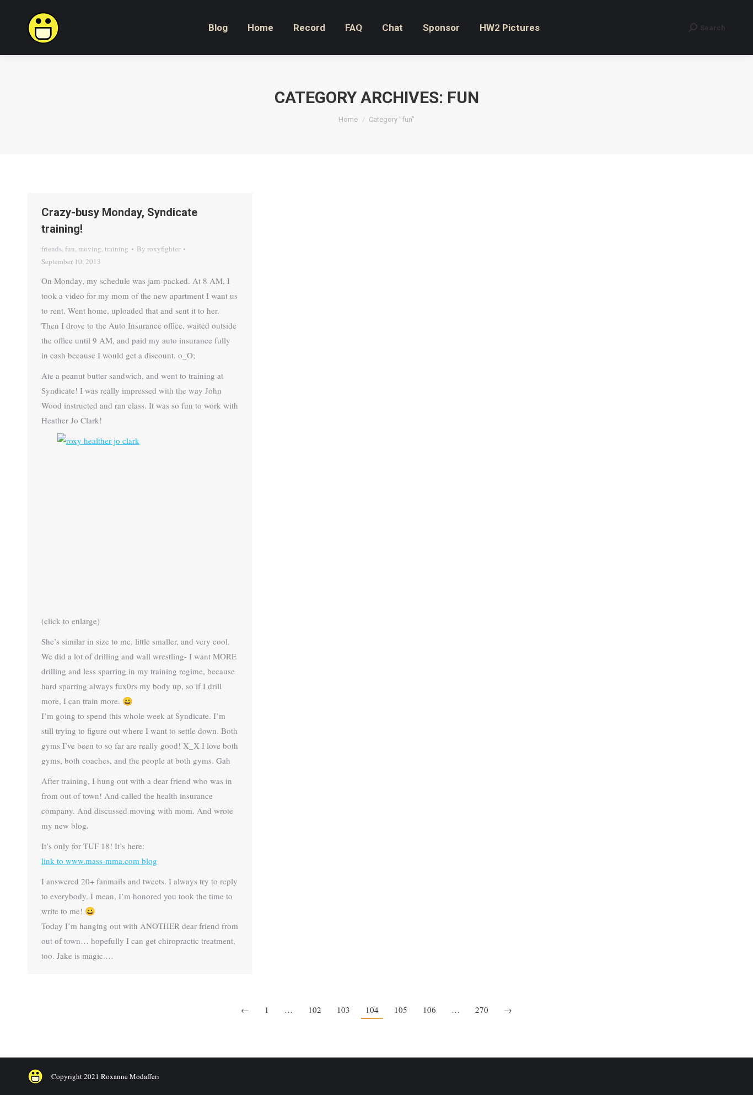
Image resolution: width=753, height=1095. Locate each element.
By (158, 249)
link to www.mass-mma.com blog (99, 860)
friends (51, 249)
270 (481, 1009)
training (116, 249)
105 (400, 1009)
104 (372, 1009)
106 (429, 1009)
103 (343, 1009)
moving (89, 249)
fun (70, 249)
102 (314, 1009)
